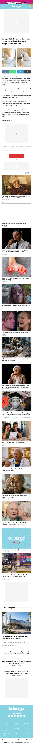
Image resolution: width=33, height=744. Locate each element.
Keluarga (4, 35)
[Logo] (16, 6)
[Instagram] (12, 716)
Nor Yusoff (5, 45)
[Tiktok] (18, 716)
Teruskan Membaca (16, 156)
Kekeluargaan (11, 35)
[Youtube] (21, 716)
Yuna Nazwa (4, 640)
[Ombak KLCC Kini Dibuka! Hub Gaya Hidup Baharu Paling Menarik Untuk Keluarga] (16, 623)
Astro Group (27, 742)
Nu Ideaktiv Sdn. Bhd (15, 742)
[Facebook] (9, 716)
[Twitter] (15, 716)
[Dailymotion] (24, 716)
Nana (13, 655)
